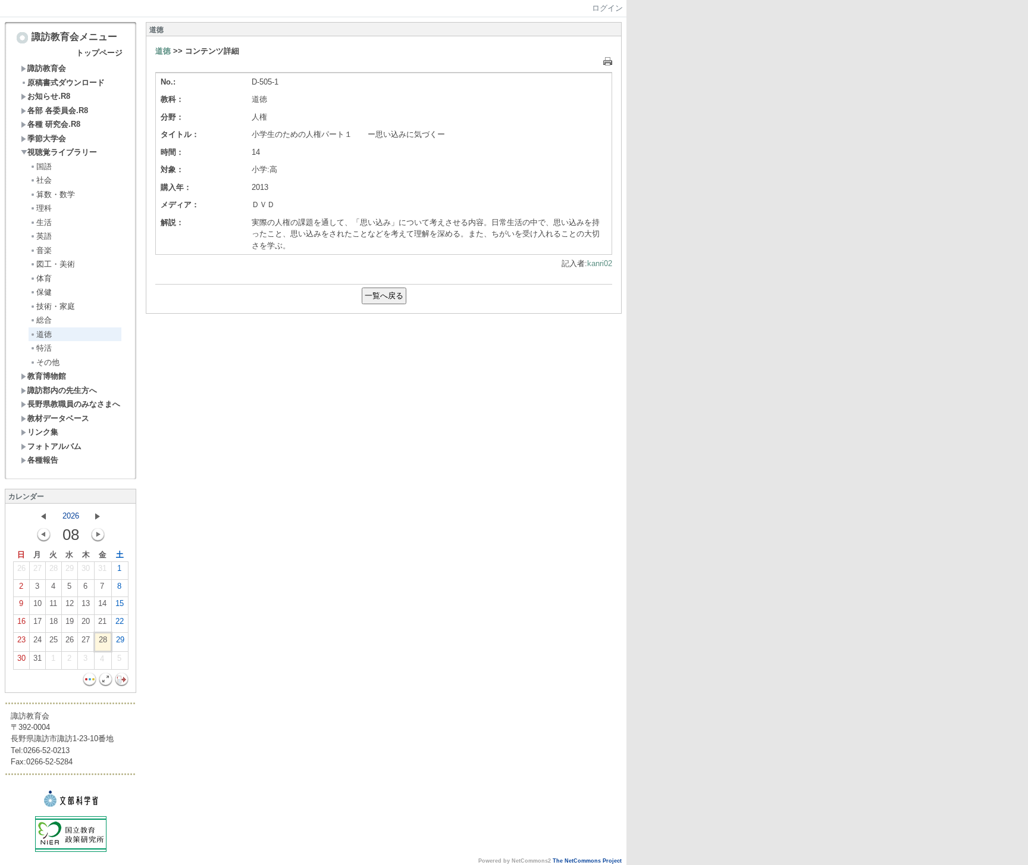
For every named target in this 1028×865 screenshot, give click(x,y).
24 (37, 639)
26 (21, 568)
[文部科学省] (71, 804)
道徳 (44, 334)
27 (37, 568)
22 (119, 621)
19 (69, 621)
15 (119, 603)
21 (102, 621)
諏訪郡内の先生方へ (62, 390)
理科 (44, 208)
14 (102, 603)
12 (69, 603)
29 (69, 568)
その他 (47, 362)
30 (86, 568)
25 (53, 639)
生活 (44, 222)
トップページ (99, 52)
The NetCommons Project (587, 861)
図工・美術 (55, 264)
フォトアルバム (54, 446)
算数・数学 (55, 194)
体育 (44, 278)
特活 (44, 347)
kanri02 (599, 263)
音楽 (44, 250)
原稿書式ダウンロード (66, 82)
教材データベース (58, 418)
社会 (44, 180)
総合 (44, 320)
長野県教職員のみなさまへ (73, 403)
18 (53, 621)
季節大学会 (46, 138)
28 (53, 568)
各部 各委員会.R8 (57, 110)
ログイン (607, 8)
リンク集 (42, 431)
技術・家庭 (55, 306)
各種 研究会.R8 (53, 124)
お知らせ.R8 (48, 96)
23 (21, 639)
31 (102, 568)
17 (37, 621)
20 (86, 621)
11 (53, 603)
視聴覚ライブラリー (62, 152)
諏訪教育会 (46, 68)
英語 (44, 236)
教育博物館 (46, 375)
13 (86, 603)
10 (37, 603)
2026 (70, 515)
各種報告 (42, 459)
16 (21, 621)
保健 (44, 292)
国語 (44, 166)
